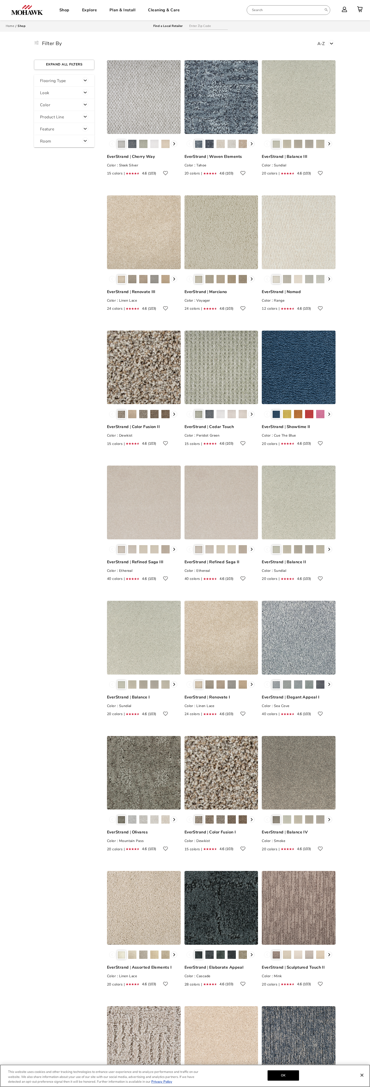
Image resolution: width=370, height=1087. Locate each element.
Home (10, 26)
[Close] (361, 1075)
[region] (185, 1076)
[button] (64, 81)
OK (283, 1075)
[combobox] (288, 10)
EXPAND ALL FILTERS (64, 64)
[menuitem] (288, 10)
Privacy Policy (161, 1081)
